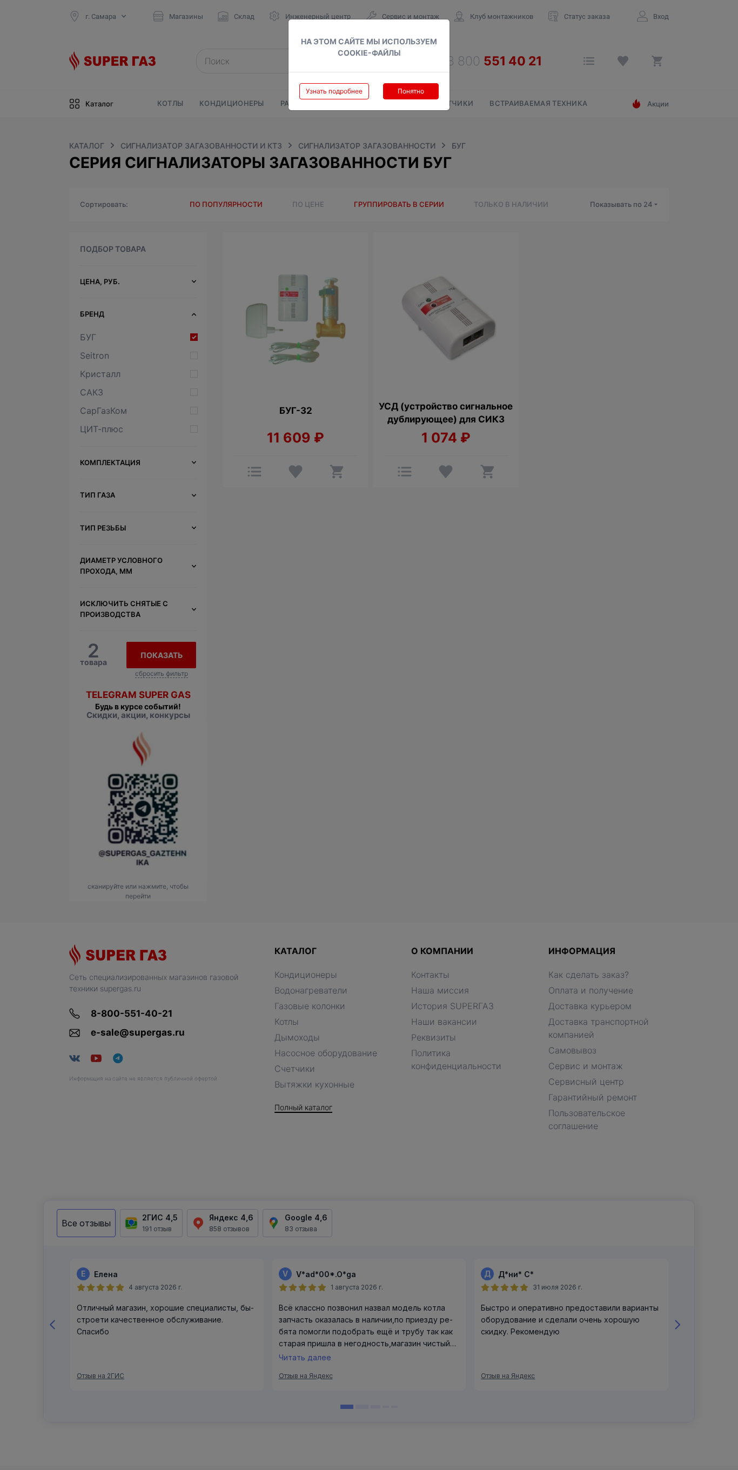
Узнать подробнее (334, 91)
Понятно (411, 91)
